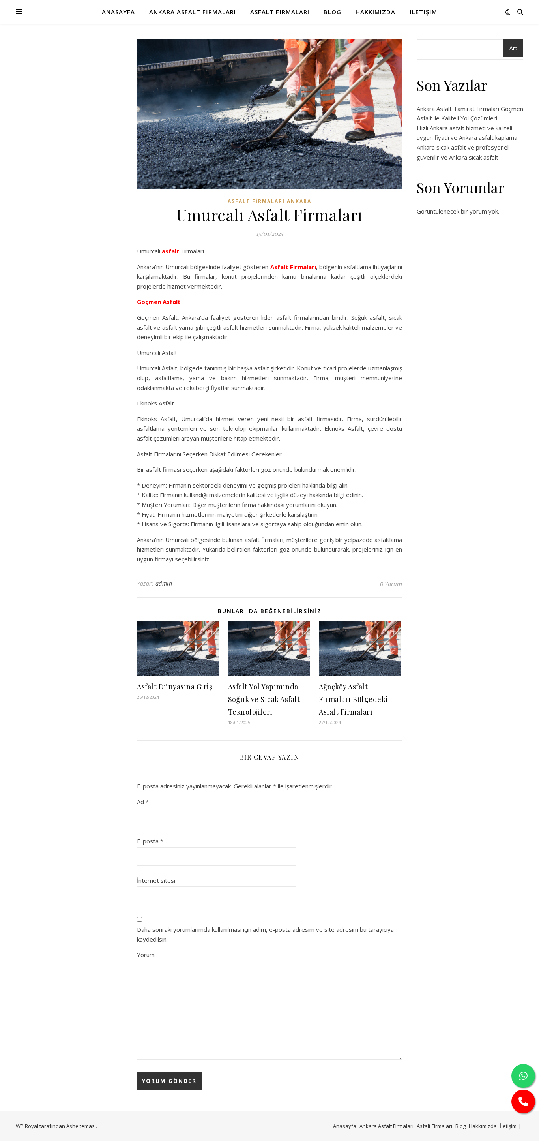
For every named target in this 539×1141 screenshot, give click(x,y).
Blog (332, 12)
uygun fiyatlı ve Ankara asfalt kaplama (467, 137)
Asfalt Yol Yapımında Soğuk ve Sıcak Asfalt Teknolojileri (264, 699)
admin (163, 583)
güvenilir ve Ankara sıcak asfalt (457, 157)
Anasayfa (118, 12)
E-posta (150, 841)
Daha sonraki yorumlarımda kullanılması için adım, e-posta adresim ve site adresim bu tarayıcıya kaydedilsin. (265, 934)
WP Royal (27, 1126)
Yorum (146, 955)
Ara (513, 48)
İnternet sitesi (156, 880)
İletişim (423, 12)
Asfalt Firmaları (279, 12)
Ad (143, 802)
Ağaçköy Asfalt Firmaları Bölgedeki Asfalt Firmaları (353, 699)
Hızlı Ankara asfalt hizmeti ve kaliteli (464, 128)
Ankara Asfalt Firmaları (192, 12)
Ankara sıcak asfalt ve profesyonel (463, 147)
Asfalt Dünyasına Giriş (174, 686)
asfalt (171, 251)
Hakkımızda (375, 12)
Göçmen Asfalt (159, 302)
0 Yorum (391, 583)
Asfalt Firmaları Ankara (269, 201)
